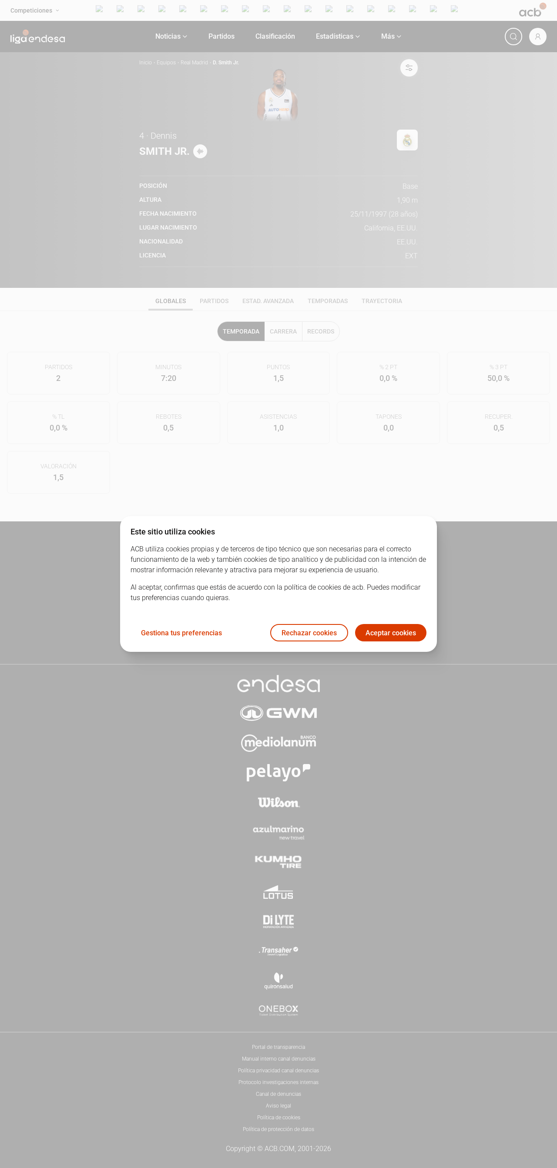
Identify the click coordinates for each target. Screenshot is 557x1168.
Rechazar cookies (309, 633)
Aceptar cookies (391, 633)
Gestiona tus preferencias (181, 633)
